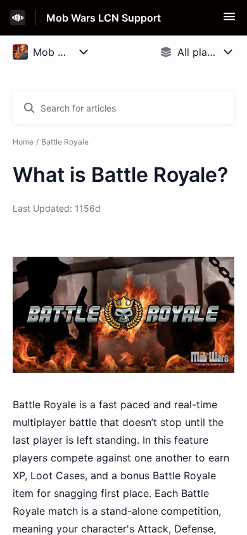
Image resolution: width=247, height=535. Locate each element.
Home (23, 141)
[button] (229, 20)
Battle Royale (65, 141)
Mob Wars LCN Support (103, 17)
